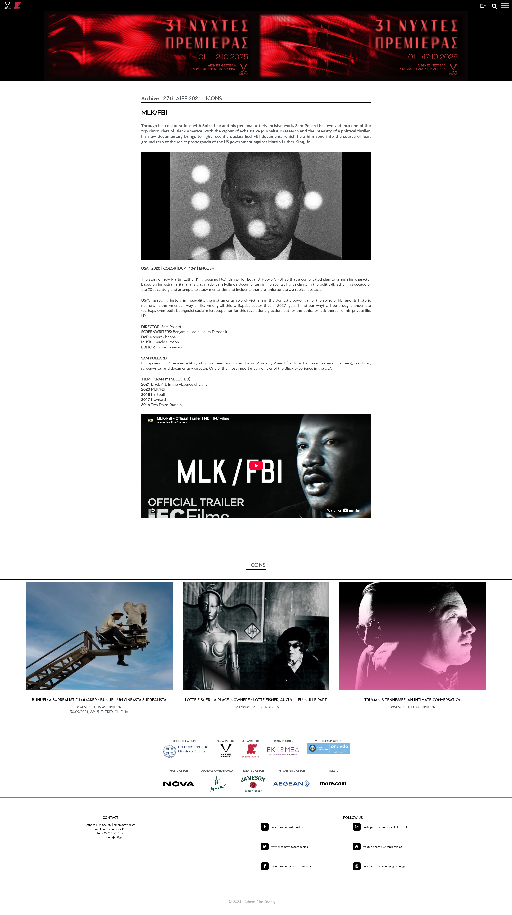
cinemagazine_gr (384, 866)
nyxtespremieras (289, 847)
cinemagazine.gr (124, 825)
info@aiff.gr (114, 837)
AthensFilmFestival (292, 827)
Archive (150, 99)
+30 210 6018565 (113, 833)
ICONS (214, 99)
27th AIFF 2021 (182, 99)
